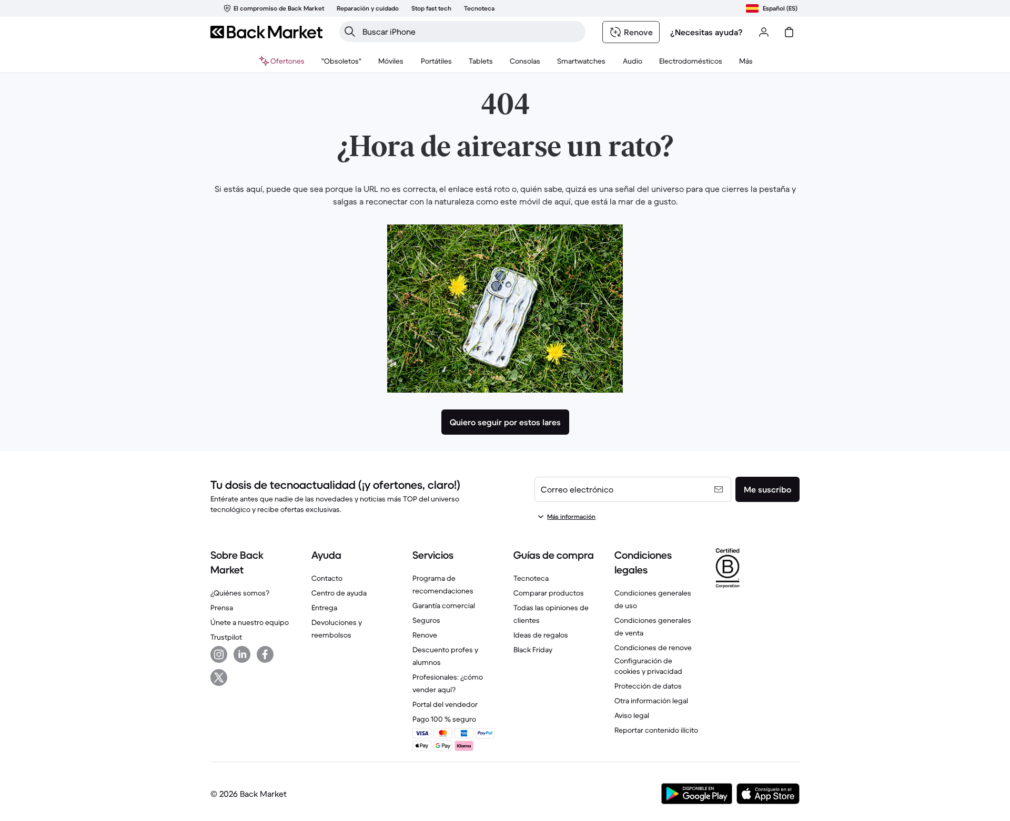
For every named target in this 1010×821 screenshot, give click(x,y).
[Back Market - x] (218, 677)
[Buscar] (349, 31)
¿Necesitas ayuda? (706, 32)
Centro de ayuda (339, 593)
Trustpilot (226, 637)
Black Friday (532, 649)
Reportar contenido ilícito (656, 730)
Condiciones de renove (653, 647)
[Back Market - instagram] (218, 654)
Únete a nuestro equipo (249, 622)
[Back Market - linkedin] (242, 654)
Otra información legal (651, 700)
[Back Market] (266, 32)
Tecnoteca (531, 578)
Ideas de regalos (540, 635)
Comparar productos (548, 593)
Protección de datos (648, 686)
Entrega (324, 607)
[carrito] (789, 32)
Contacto (326, 578)
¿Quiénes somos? (239, 593)
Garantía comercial (443, 605)
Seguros (426, 620)
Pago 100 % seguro (444, 719)
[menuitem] (391, 61)
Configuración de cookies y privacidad (648, 666)
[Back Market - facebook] (265, 654)
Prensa (221, 607)
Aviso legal (631, 715)
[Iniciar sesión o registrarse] (763, 32)
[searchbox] (470, 31)
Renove (424, 635)
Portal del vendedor (445, 704)
